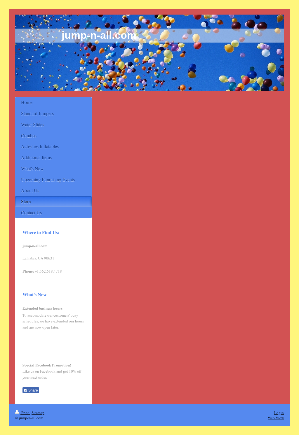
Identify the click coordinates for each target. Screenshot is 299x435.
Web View (276, 417)
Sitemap (38, 412)
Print (25, 412)
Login (279, 412)
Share (32, 390)
